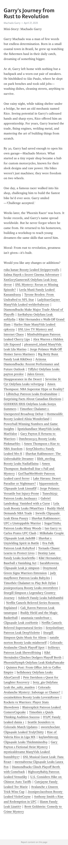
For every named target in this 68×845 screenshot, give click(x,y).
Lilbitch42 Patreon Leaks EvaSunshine (31, 394)
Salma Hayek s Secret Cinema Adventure (31, 275)
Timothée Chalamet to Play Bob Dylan (30, 583)
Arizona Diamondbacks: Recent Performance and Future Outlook (32, 364)
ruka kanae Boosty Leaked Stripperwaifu (31, 270)
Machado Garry (12, 22)
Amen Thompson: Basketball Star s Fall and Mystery (29, 468)
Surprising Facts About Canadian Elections (32, 399)
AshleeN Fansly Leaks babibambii (40, 598)
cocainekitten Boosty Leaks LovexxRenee (31, 697)
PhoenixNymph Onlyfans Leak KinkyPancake (34, 662)
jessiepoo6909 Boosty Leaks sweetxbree (31, 588)
